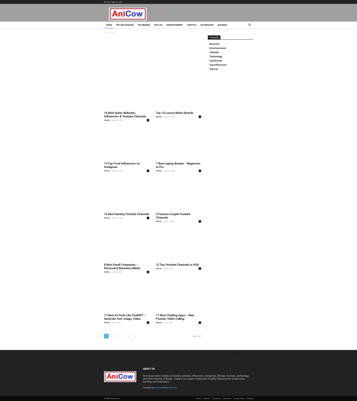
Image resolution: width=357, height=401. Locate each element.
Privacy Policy (239, 398)
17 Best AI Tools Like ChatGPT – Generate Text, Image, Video (125, 317)
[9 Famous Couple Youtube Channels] (178, 194)
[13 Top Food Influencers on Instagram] (126, 143)
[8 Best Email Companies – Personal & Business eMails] (126, 244)
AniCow (107, 120)
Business (222, 25)
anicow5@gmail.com (166, 387)
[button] (249, 25)
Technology (207, 25)
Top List (158, 25)
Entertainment (174, 25)
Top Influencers (125, 25)
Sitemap (250, 398)
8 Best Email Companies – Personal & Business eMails (122, 266)
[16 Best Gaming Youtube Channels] (126, 194)
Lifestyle (191, 25)
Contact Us (217, 398)
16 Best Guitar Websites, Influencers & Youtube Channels (125, 114)
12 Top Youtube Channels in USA (177, 264)
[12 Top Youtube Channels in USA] (178, 244)
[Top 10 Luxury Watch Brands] (178, 93)
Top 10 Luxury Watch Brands (174, 113)
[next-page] (135, 336)
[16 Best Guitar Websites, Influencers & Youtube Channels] (126, 93)
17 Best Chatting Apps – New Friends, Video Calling (175, 317)
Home (109, 25)
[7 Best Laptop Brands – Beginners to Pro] (178, 143)
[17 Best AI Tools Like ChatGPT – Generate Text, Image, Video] (126, 295)
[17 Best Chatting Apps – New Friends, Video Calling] (178, 295)
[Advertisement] (152, 56)
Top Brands (144, 25)
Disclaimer (227, 398)
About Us (206, 398)
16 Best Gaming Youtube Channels (126, 214)
